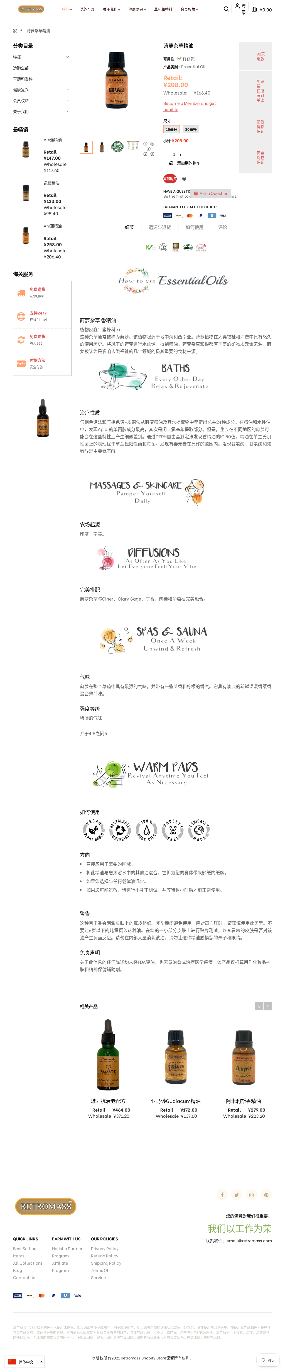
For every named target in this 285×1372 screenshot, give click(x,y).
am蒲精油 (53, 139)
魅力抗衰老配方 (108, 1100)
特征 (17, 57)
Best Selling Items (24, 1252)
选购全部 (21, 68)
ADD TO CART (242, 1360)
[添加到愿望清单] (184, 178)
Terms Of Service (100, 1273)
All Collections (28, 1263)
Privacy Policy (105, 1248)
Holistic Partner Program (67, 1252)
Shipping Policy (106, 1263)
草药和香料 (23, 78)
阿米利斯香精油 (243, 1100)
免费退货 (37, 336)
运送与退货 (160, 227)
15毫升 (171, 129)
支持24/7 (38, 313)
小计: (167, 140)
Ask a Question (214, 193)
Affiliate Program (60, 1266)
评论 (222, 227)
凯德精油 (51, 182)
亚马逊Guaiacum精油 (176, 1100)
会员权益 (21, 100)
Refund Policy (104, 1255)
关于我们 (21, 111)
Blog (17, 1270)
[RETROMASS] (45, 1205)
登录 (244, 9)
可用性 (168, 58)
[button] (24, 1362)
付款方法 (37, 360)
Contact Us (24, 1277)
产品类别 (170, 66)
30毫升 (191, 129)
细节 (129, 227)
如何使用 (194, 227)
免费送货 (37, 289)
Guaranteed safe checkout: (190, 206)
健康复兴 (21, 89)
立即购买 (170, 178)
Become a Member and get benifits (189, 106)
